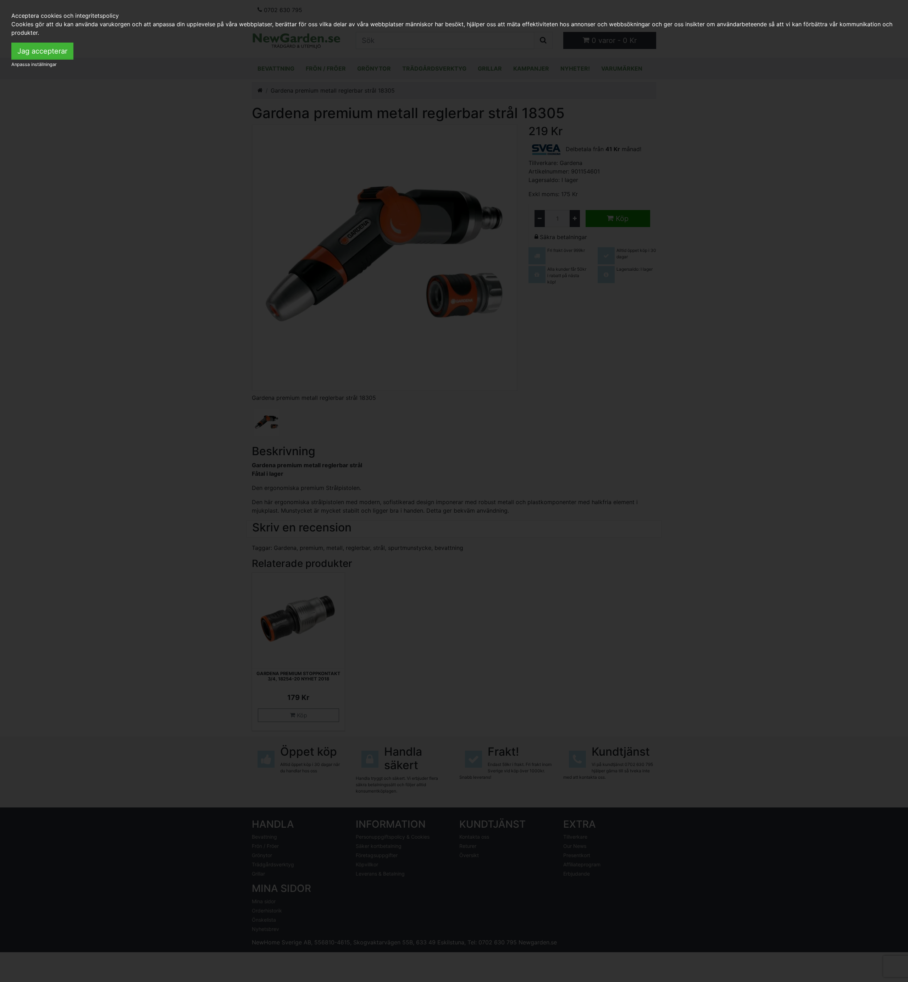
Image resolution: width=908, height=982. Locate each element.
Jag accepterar (42, 51)
